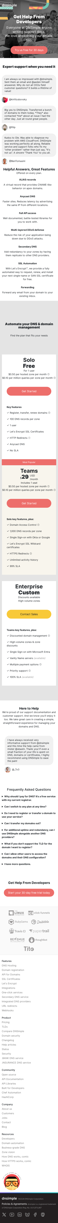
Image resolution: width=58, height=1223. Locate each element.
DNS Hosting (9, 965)
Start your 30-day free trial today (29, 892)
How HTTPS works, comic (16, 1161)
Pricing (6, 1022)
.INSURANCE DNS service (16, 1062)
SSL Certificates (11, 978)
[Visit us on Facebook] (35, 1214)
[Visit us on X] (4, 1214)
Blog (4, 1126)
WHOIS (6, 1165)
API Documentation (12, 1079)
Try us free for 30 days (29, 50)
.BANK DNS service (12, 1058)
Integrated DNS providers (16, 1001)
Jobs (4, 1117)
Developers (8, 1138)
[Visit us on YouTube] (12, 1214)
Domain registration (13, 969)
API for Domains (11, 974)
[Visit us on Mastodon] (42, 1214)
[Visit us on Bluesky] (27, 1214)
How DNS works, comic (15, 1156)
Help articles (9, 1044)
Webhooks (8, 1010)
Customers (8, 1113)
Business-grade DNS (13, 1147)
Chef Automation (11, 1092)
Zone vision (8, 1152)
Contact (6, 1122)
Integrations (8, 987)
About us (7, 1108)
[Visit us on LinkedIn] (19, 1214)
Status (5, 1049)
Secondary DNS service (15, 996)
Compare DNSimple (13, 1031)
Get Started (29, 391)
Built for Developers (13, 1088)
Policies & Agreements (14, 1203)
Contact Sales (29, 614)
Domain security (11, 1035)
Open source (9, 1074)
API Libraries (9, 1083)
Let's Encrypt (9, 983)
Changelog (8, 1040)
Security (6, 1053)
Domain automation (13, 1143)
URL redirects (9, 1005)
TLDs (5, 1026)
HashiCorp (8, 1097)
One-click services (12, 992)
